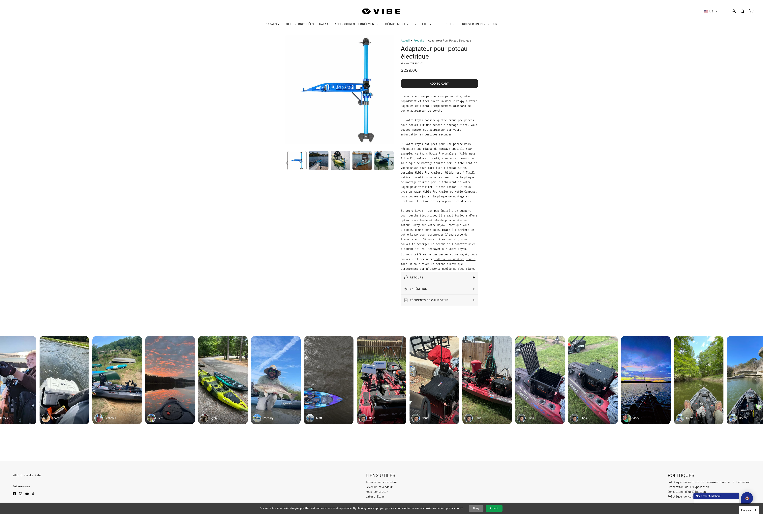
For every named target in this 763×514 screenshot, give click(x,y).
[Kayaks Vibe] (381, 11)
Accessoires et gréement (356, 24)
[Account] (734, 11)
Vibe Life (422, 24)
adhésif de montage (449, 259)
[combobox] (749, 510)
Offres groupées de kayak (307, 24)
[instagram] (20, 494)
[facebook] (14, 494)
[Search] (743, 11)
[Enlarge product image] (339, 89)
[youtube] (27, 494)
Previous (287, 162)
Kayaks (272, 24)
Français (746, 510)
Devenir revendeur (379, 487)
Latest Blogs (375, 496)
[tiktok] (33, 494)
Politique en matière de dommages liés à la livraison (709, 482)
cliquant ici (410, 248)
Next (392, 162)
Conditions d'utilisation (687, 491)
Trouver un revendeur (478, 24)
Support (445, 24)
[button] (711, 11)
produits (418, 40)
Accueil (405, 40)
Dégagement (395, 24)
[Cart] (751, 11)
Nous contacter (377, 491)
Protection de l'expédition (688, 487)
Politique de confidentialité (690, 496)
